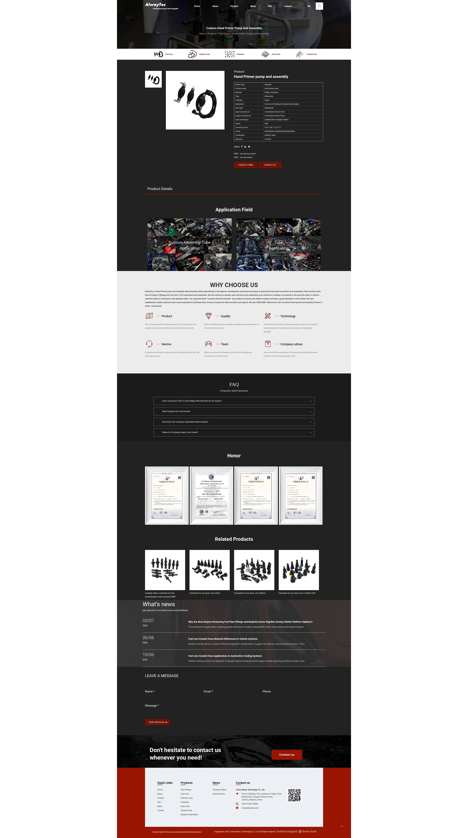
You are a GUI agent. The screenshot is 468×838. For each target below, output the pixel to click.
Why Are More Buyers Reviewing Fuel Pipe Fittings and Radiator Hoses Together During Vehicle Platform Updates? (250, 621)
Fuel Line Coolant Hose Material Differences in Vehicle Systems (223, 638)
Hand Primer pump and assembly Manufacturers (177, 291)
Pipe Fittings (186, 790)
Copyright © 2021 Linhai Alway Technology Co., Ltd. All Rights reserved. (245, 831)
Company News (219, 790)
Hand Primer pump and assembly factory (302, 302)
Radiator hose (187, 798)
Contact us (270, 165)
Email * (208, 691)
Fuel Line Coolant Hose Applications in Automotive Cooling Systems (225, 655)
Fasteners (185, 802)
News (253, 6)
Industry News (219, 794)
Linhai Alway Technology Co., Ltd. (250, 790)
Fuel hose (224, 33)
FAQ (270, 6)
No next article (246, 157)
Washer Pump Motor (189, 814)
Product (234, 6)
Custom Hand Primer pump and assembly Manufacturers (176, 832)
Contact (288, 6)
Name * (150, 691)
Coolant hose (186, 810)
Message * (152, 705)
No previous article (248, 154)
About (215, 6)
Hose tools (185, 806)
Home (197, 6)
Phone (267, 691)
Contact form (245, 165)
